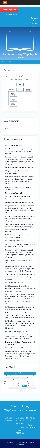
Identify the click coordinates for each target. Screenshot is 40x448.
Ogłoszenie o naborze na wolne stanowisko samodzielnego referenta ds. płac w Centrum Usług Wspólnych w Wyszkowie (20, 315)
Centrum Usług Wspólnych (20, 54)
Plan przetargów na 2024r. (14, 241)
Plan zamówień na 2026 (13, 145)
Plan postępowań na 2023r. (14, 282)
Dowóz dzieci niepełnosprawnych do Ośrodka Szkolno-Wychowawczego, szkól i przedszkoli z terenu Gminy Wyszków (20, 268)
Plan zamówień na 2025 (13, 193)
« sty (19, 390)
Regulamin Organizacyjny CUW (15, 76)
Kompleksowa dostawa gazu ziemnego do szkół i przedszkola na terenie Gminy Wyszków (20, 151)
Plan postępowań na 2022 (14, 348)
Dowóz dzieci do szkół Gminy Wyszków (19, 167)
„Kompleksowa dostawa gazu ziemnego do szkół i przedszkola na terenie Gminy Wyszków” (20, 277)
